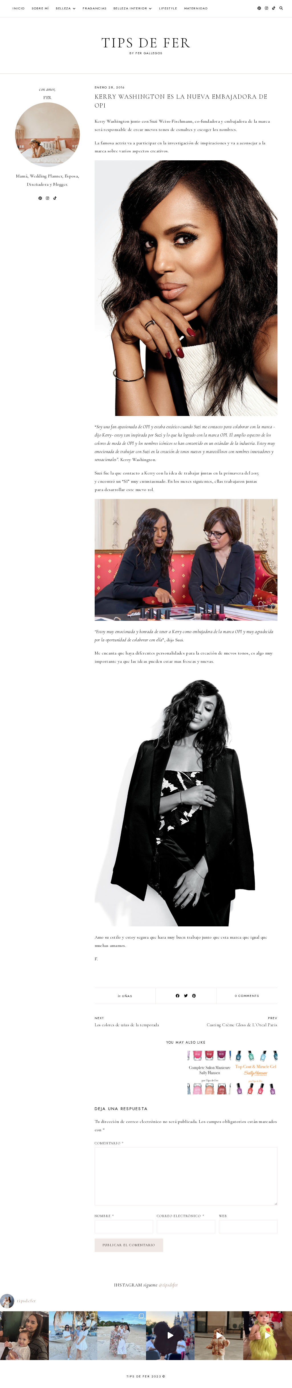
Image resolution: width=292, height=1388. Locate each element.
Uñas (127, 996)
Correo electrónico (180, 1216)
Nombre (104, 1216)
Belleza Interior (130, 8)
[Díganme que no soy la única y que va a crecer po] (218, 1335)
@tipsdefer (168, 1285)
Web (223, 1216)
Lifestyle (168, 8)
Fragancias (95, 8)
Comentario (109, 1143)
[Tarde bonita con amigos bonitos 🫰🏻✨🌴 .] (73, 1335)
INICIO (19, 8)
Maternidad (196, 8)
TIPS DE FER (146, 42)
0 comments (247, 995)
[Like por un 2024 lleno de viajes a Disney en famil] (170, 1335)
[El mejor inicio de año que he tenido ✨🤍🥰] (121, 1335)
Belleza (63, 8)
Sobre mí (40, 8)
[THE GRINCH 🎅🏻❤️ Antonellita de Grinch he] (267, 1335)
